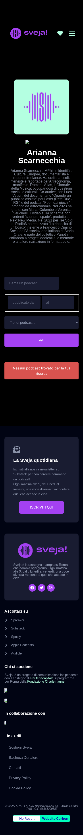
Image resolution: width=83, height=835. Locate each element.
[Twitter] (41, 588)
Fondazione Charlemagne (45, 681)
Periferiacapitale (41, 678)
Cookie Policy (20, 788)
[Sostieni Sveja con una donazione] (60, 33)
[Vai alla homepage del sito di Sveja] (28, 33)
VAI (41, 340)
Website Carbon (55, 818)
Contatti (15, 768)
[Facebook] (32, 588)
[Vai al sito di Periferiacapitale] (6, 690)
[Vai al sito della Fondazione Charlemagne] (6, 700)
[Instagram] (51, 588)
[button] (72, 33)
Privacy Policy (20, 778)
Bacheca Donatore (23, 757)
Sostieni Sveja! (21, 747)
